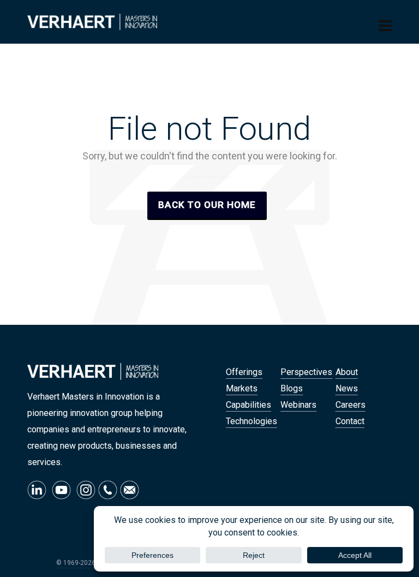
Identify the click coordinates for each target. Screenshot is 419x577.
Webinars (298, 405)
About (347, 372)
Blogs (291, 388)
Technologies (251, 421)
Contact (350, 421)
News (347, 388)
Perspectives (306, 372)
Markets (242, 388)
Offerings (244, 372)
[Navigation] (385, 26)
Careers (351, 405)
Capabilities (248, 405)
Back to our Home (207, 204)
